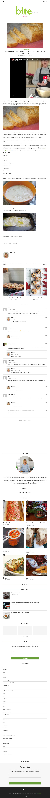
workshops (5, 751)
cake (4, 672)
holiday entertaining (6, 709)
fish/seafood (5, 703)
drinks (4, 693)
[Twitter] (23, 492)
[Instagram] (43, 2)
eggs (4, 696)
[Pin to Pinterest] (31, 248)
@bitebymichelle (25, 636)
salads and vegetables (7, 740)
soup (4, 746)
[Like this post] (27, 248)
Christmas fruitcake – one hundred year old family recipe (36, 523)
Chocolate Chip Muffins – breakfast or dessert (13, 297)
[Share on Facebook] (28, 248)
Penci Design (38, 793)
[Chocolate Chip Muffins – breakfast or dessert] (13, 282)
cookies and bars (6, 685)
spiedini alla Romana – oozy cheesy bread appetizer (11, 578)
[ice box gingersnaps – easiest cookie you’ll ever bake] (36, 565)
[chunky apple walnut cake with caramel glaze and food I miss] (36, 538)
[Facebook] (20, 492)
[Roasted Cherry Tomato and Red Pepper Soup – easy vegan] (6, 605)
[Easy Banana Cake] (6, 595)
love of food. (19, 132)
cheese (4, 677)
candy (4, 674)
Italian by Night (6, 714)
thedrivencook (11, 343)
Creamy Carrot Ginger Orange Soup (20, 612)
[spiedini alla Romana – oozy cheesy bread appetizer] (13, 565)
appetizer (5, 243)
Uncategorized (5, 748)
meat (4, 722)
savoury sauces (6, 743)
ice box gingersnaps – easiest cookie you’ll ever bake (36, 578)
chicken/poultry (6, 680)
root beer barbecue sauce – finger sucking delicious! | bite (21, 410)
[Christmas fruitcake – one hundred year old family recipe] (36, 511)
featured (4, 701)
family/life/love (5, 698)
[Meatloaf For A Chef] (13, 511)
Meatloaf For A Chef (7, 522)
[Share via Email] (32, 248)
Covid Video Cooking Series (8, 690)
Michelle (23, 55)
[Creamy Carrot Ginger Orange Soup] (6, 615)
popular (4, 732)
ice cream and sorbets (7, 711)
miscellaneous (5, 725)
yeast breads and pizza (7, 754)
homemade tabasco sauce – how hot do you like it (13, 550)
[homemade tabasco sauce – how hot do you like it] (13, 538)
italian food (5, 717)
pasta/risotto (5, 727)
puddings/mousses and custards (9, 735)
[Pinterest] (44, 2)
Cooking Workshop (6, 688)
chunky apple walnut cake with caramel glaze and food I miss (36, 550)
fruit (4, 706)
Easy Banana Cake (15, 592)
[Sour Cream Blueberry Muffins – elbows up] (36, 282)
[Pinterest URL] (6, 630)
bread (10, 243)
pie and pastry (5, 730)
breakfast (15, 243)
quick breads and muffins (25, 49)
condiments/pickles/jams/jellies (9, 682)
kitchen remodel (6, 719)
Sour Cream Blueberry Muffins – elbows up (36, 297)
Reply (46, 308)
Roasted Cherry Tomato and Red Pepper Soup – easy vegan (25, 602)
